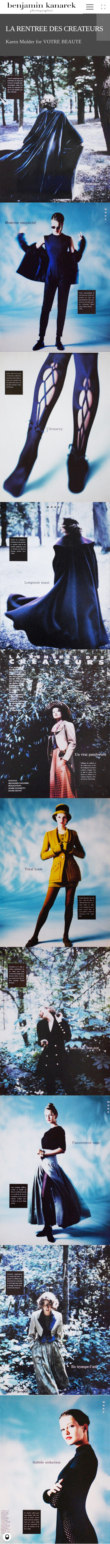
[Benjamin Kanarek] (41, 7)
